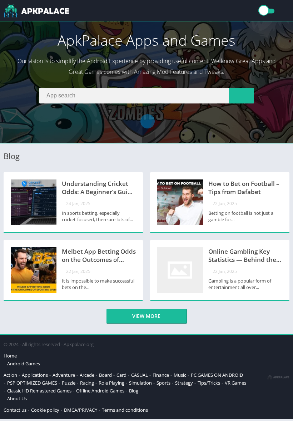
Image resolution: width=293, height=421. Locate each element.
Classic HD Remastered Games (39, 390)
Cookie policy (45, 410)
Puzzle (68, 383)
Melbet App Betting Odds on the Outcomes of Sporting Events (99, 256)
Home (10, 355)
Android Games (23, 363)
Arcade (87, 375)
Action (10, 375)
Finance (161, 375)
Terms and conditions (125, 410)
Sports (163, 383)
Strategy (184, 383)
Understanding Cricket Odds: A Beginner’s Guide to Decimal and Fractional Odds (98, 188)
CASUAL (139, 375)
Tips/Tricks (209, 383)
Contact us (15, 410)
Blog (133, 390)
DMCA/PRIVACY (80, 410)
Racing (87, 383)
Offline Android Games (100, 390)
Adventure (64, 375)
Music (180, 375)
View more (146, 316)
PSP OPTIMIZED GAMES (32, 383)
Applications (35, 375)
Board (105, 375)
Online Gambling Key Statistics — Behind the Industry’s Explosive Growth (242, 256)
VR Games (235, 383)
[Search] (241, 95)
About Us (17, 398)
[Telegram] (147, 121)
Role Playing (111, 383)
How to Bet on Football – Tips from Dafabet (243, 187)
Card (121, 375)
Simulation (140, 383)
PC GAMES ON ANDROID (217, 375)
